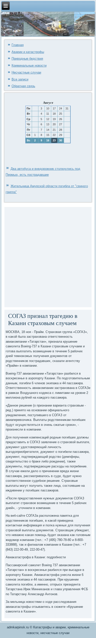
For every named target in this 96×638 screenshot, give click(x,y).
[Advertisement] (48, 256)
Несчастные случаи (26, 72)
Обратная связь (23, 86)
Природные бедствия (27, 58)
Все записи (20, 79)
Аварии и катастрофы (28, 52)
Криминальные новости (29, 65)
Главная (18, 45)
